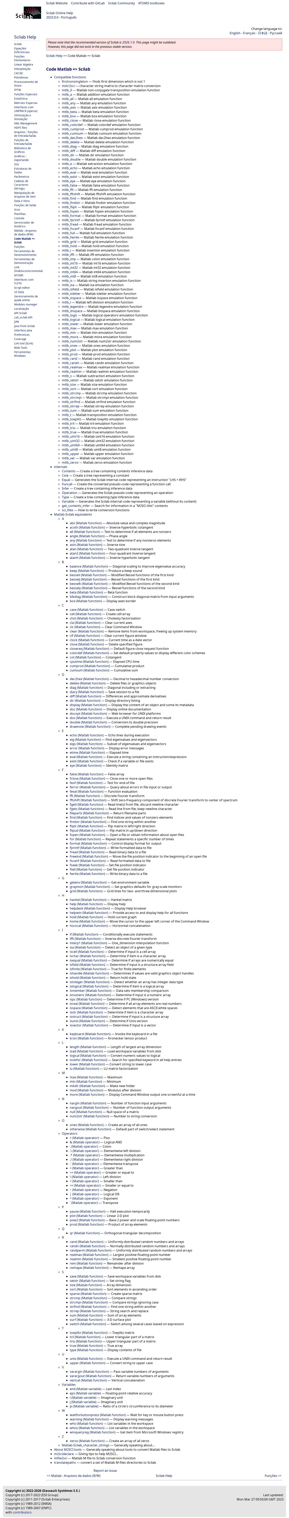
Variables (69, 1384)
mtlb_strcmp (71, 393)
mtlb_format (71, 216)
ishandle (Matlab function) (89, 973)
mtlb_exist (69, 177)
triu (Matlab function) (86, 1341)
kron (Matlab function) (86, 1038)
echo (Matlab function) (87, 735)
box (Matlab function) (86, 601)
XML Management (25, 123)
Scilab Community (121, 3)
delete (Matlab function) (88, 683)
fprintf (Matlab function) (88, 848)
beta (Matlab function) (86, 592)
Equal (66, 480)
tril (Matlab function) (85, 1337)
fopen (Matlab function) (87, 835)
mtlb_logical (71, 319)
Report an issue (105, 1470)
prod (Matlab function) (87, 1224)
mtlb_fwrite (70, 237)
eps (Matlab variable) (85, 1393)
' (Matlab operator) (84, 1203)
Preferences (22, 335)
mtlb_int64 (70, 272)
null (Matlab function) (86, 1112)
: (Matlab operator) (84, 1146)
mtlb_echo (69, 168)
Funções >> (273, 1476)
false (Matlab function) (86, 774)
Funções (19, 247)
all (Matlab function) (85, 532)
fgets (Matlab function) (87, 809)
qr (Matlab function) (85, 1233)
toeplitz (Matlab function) (89, 1332)
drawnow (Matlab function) (90, 726)
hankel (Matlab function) (88, 900)
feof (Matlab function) (86, 783)
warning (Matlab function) (89, 1419)
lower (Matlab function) (87, 1064)
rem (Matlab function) (86, 1263)
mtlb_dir (68, 155)
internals (60, 467)
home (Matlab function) (87, 921)
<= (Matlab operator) (85, 1185)
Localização (21, 309)
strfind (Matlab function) (88, 1306)
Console (19, 218)
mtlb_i (66, 250)
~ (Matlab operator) (84, 1190)
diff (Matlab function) (85, 696)
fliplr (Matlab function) (86, 826)
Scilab (18, 44)
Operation (69, 493)
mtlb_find (69, 198)
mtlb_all (68, 99)
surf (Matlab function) (86, 1319)
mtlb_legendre (73, 306)
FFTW (17, 90)
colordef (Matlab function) (89, 653)
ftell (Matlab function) (86, 869)
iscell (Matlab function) (87, 951)
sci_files (67, 510)
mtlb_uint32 (71, 441)
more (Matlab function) (87, 1094)
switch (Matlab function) (88, 1324)
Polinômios (21, 77)
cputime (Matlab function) (89, 661)
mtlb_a (67, 94)
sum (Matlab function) (86, 1315)
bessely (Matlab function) (88, 588)
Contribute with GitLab (88, 3)
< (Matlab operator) (84, 1181)
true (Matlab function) (86, 1345)
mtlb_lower (70, 324)
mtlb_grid (69, 241)
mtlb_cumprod (73, 129)
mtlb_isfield (70, 289)
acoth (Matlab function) (87, 527)
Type (65, 497)
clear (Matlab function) (87, 631)
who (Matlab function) (86, 1423)
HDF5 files (20, 127)
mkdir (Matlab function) (87, 1086)
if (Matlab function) (84, 934)
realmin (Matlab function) (89, 1259)
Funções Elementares (22, 58)
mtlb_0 (67, 90)
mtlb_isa (68, 285)
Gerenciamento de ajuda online (26, 298)
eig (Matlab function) (85, 739)
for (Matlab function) (85, 839)
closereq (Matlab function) (89, 648)
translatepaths (65, 1462)
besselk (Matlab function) (89, 583)
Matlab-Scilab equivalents (73, 514)
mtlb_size (69, 384)
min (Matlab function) (86, 1081)
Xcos (17, 209)
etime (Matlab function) (87, 752)
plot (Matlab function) (86, 1216)
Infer (65, 488)
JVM (16, 322)
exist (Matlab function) (86, 761)
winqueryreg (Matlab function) (92, 1432)
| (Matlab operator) (84, 1194)
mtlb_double (71, 159)
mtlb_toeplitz (71, 419)
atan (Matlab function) (86, 549)
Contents (68, 471)
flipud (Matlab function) (87, 830)
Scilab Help (25, 37)
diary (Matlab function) (87, 692)
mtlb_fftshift (71, 194)
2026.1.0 (128, 42)
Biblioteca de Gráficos (22, 150)
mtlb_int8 (69, 276)
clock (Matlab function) (87, 640)
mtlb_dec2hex (72, 138)
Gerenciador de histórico (24, 224)
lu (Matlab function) (84, 1068)
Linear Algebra (23, 64)
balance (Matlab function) (89, 566)
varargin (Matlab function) (89, 1371)
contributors (22, 1512)
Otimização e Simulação (22, 117)
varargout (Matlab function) (90, 1376)
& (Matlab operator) (84, 1142)
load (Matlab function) (86, 1051)
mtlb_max (69, 328)
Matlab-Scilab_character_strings (86, 1445)
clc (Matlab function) (85, 627)
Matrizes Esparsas (26, 103)
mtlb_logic (69, 315)
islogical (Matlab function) (89, 986)
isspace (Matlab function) (88, 1008)
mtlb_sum (69, 410)
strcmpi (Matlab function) (89, 1302)
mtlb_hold (69, 246)
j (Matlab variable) (83, 1402)
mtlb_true (69, 432)
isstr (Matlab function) (86, 1012)
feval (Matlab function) (86, 791)
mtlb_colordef (72, 125)
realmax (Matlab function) (89, 1255)
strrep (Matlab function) (88, 1311)
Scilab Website (57, 3)
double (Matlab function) (88, 722)
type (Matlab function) (86, 1350)
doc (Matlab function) (86, 709)
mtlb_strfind (71, 402)
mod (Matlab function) (86, 1090)
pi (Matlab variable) (84, 1406)
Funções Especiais (25, 94)
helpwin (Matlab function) (89, 913)
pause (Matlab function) (87, 1211)
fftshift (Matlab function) (88, 800)
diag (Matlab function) (86, 687)
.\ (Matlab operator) (84, 1151)
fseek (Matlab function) (87, 865)
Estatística (21, 98)
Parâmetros (21, 176)
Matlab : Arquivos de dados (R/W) (25, 232)
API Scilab (20, 313)
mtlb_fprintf (71, 220)
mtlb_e (67, 164)
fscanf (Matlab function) (88, 861)
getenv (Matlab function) (88, 882)
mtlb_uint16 (71, 436)
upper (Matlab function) (87, 1363)
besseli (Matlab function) (88, 575)
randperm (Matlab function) (90, 1250)
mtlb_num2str (72, 341)
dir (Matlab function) (85, 700)
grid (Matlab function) (86, 891)
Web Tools (20, 347)
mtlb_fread (70, 224)
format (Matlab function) (88, 843)
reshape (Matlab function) (89, 1268)
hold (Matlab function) (86, 917)
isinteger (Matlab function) (90, 982)
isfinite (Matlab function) (88, 969)
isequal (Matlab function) (88, 960)
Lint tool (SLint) (23, 343)
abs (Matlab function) (86, 523)
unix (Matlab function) (86, 1358)
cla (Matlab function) (85, 622)
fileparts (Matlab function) (89, 813)
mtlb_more (70, 337)
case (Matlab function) (86, 609)
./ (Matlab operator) (84, 1159)
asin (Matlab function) (86, 545)
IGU (16, 164)
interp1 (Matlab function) (88, 943)
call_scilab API (23, 317)
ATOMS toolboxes (151, 3)
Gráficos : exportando (21, 158)
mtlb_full (68, 233)
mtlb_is (67, 280)
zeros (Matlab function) (87, 1441)
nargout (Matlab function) (89, 1107)
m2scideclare (64, 1454)
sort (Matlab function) (86, 1289)
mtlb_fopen (70, 211)
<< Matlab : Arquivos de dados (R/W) (73, 1476)
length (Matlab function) (88, 1047)
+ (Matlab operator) (84, 1138)
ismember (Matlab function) (90, 990)
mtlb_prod (69, 354)
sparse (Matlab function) (88, 1294)
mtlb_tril (68, 423)
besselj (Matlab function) (88, 579)
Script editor (22, 287)
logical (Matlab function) (88, 1055)
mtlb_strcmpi (72, 397)
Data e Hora (22, 201)
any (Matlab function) (86, 540)
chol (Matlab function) (86, 618)
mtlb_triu (68, 428)
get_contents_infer (76, 506)
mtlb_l (66, 302)
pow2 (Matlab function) (87, 1220)
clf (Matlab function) (85, 635)
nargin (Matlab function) (88, 1103)
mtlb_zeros (70, 462)
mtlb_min (69, 332)
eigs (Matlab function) (86, 744)
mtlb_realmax (72, 367)
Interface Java (23, 330)
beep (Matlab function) (87, 571)
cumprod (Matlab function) (90, 666)
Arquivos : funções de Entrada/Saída (26, 134)
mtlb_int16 (70, 263)
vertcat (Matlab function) (88, 1380)
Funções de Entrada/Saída (23, 142)
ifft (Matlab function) (85, 939)
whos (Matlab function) (87, 1428)
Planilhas (20, 214)
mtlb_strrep (70, 406)
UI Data (19, 292)
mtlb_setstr (70, 380)
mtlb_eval (69, 172)
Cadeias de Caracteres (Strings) (21, 184)
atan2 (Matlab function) (87, 553)
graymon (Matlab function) (90, 887)
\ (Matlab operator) (84, 1177)
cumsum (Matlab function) (89, 670)
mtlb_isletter (71, 293)
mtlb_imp (69, 259)
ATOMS (18, 275)
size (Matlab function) (86, 1285)
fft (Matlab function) (85, 796)
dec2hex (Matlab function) (89, 679)
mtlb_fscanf (70, 228)
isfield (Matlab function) (87, 964)
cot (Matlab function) (85, 657)
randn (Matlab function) (87, 1246)
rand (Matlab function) (86, 1242)
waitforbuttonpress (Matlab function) (98, 1415)
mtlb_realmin (72, 371)
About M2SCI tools (68, 1449)
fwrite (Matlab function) (87, 874)
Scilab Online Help (59, 13)
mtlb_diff (68, 151)
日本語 (262, 33)
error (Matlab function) (87, 748)
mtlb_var (68, 458)
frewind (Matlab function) (89, 856)
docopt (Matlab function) (88, 713)
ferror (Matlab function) (87, 787)
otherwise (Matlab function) (90, 1129)
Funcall (67, 484)
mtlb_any (68, 103)
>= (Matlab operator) (85, 1172)
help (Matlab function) (86, 904)
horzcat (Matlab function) (89, 926)
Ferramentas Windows (22, 354)
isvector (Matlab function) (89, 1025)
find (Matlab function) (86, 817)
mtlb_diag (69, 146)
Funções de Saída (25, 205)
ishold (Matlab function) (87, 977)
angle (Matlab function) (87, 536)
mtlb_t (66, 415)
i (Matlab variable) (83, 1397)
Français (249, 33)
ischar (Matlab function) (87, 956)
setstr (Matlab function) (87, 1281)
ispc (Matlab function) (86, 999)
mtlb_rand (69, 358)
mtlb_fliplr (69, 207)
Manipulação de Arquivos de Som (25, 194)
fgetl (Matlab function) (86, 804)
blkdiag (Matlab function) (88, 596)
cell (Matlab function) (85, 614)
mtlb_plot (69, 350)
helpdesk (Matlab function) (90, 908)
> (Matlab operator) (84, 1168)
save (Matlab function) (86, 1276)
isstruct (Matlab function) (89, 1016)
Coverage (20, 339)
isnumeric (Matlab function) (90, 995)
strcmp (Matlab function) (88, 1298)
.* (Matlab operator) (85, 1155)
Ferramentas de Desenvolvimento (25, 253)
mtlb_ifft (68, 254)
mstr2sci (68, 86)
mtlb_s (67, 376)
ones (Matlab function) (87, 1125)
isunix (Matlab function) (87, 1021)
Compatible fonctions (70, 77)
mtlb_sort (69, 389)
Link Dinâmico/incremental (28, 269)
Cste (65, 475)
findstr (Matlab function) (88, 822)
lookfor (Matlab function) (88, 1060)
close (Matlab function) (87, 644)
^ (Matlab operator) (84, 1198)
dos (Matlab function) (86, 718)
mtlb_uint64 (71, 445)
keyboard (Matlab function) (90, 1034)
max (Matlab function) (86, 1077)
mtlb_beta (69, 112)
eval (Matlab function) (86, 757)
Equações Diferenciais (22, 50)
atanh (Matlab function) (87, 558)
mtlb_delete (70, 142)
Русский (276, 33)
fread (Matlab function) (87, 852)
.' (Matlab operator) (84, 1164)
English (235, 33)
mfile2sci (60, 1458)
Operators (69, 1133)
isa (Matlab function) (85, 947)
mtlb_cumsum (72, 133)
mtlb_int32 (70, 267)
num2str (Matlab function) (89, 1116)
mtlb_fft (68, 190)
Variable (68, 501)
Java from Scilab (24, 326)
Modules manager (25, 304)
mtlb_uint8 (70, 449)
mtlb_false (69, 185)
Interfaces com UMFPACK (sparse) (25, 109)
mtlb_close (70, 120)
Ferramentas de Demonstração (24, 261)
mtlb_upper (70, 454)
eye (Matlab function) (85, 765)
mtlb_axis (69, 107)
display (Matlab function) (88, 705)
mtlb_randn (70, 363)
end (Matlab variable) (85, 1389)
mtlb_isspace (71, 298)
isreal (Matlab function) (87, 1003)
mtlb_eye (68, 181)
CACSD (18, 73)
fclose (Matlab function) (87, 778)
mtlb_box (69, 116)
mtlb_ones (69, 345)
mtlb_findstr (71, 203)
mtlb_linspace (72, 311)
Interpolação (22, 69)
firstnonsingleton (75, 81)
